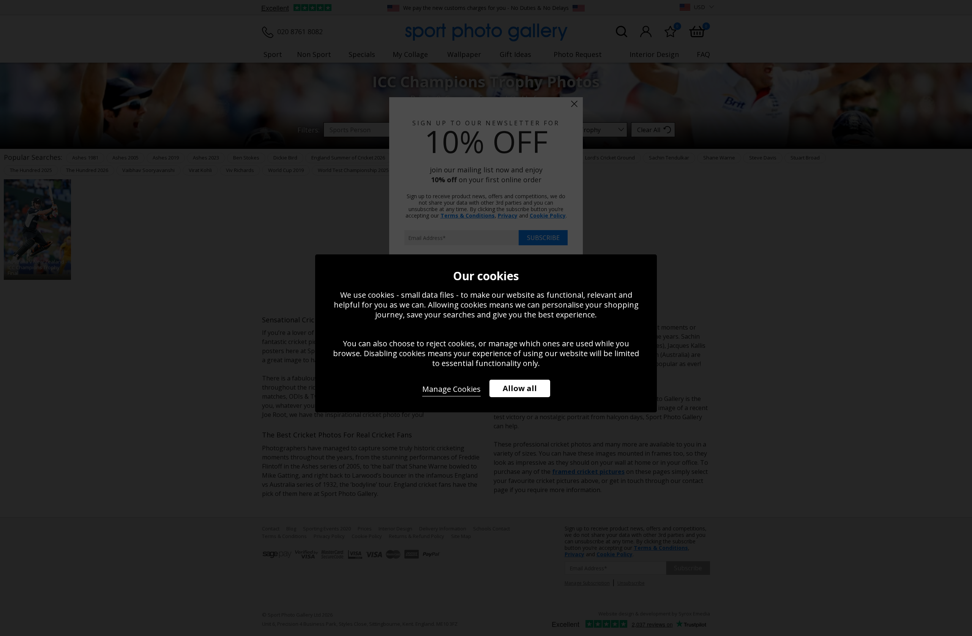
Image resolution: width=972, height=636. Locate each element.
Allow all (520, 388)
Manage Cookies (451, 389)
